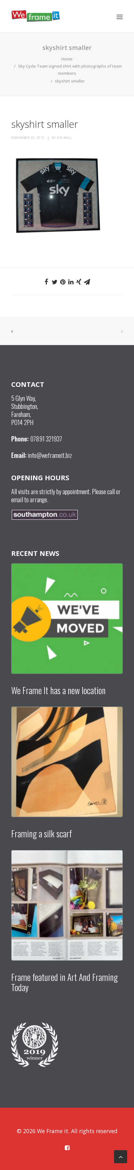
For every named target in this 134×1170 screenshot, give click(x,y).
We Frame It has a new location (58, 690)
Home (67, 59)
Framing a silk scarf (41, 833)
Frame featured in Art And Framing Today (64, 982)
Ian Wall (64, 137)
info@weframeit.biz (50, 455)
